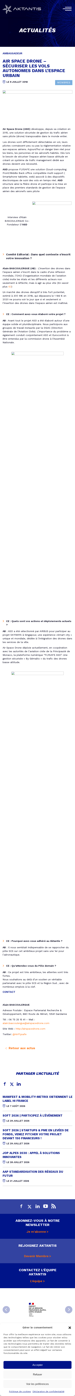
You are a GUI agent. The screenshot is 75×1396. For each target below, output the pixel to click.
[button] (70, 1327)
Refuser (37, 1374)
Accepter (37, 1364)
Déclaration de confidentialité (48, 1391)
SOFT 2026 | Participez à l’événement (32, 1115)
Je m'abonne (36, 1231)
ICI (9, 286)
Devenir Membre (36, 1256)
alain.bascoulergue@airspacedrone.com (26, 1023)
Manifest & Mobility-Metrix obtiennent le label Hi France (37, 1099)
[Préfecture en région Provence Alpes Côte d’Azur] (37, 1310)
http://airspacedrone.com (30, 1028)
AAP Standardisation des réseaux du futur (33, 1173)
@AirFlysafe (20, 1034)
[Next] (68, 1309)
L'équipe (36, 1281)
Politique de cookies (20, 1391)
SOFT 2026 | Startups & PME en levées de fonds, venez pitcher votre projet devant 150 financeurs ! (36, 1134)
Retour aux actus (21, 1048)
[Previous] (6, 1309)
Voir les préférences (37, 1383)
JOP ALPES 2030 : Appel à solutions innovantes (31, 1155)
